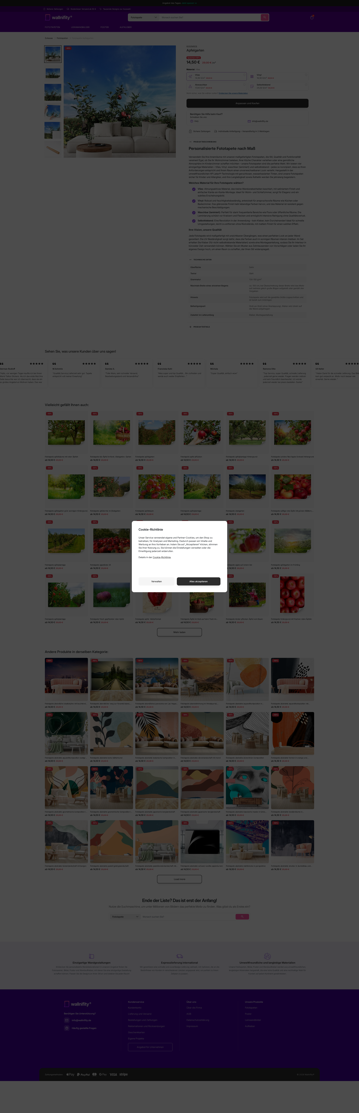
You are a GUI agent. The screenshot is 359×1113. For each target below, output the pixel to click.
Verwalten (156, 581)
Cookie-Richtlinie (162, 557)
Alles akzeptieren (198, 581)
